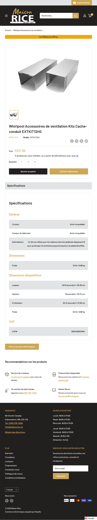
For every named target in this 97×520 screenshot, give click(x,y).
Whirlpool (14, 137)
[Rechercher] (75, 15)
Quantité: (13, 161)
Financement (11, 465)
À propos (9, 453)
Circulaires (10, 457)
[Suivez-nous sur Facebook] (7, 500)
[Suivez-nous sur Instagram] (11, 500)
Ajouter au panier (28, 171)
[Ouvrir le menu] (6, 16)
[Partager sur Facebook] (72, 141)
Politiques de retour (14, 473)
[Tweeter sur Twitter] (81, 141)
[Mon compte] (84, 15)
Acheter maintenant (69, 171)
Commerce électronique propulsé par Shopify (23, 512)
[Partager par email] (86, 141)
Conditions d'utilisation (15, 478)
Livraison (9, 461)
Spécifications (16, 185)
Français (9, 489)
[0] (89, 15)
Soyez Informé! (83, 3)
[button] (90, 518)
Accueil (8, 30)
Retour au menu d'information (22, 346)
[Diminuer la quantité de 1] (21, 161)
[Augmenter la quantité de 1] (35, 161)
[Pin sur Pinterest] (76, 141)
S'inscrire (61, 476)
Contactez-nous (12, 469)
